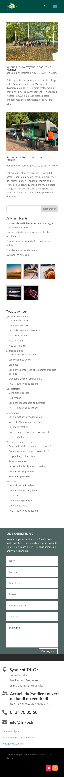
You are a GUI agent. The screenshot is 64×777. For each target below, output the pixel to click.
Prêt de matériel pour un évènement (29, 432)
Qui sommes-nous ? (17, 316)
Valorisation (12, 481)
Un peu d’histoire (18, 320)
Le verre (13, 495)
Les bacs (13, 364)
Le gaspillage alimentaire (22, 456)
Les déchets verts (18, 505)
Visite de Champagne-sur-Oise (25, 422)
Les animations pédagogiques (25, 416)
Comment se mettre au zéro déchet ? (29, 451)
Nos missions (16, 340)
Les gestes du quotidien (22, 471)
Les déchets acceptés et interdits (27, 402)
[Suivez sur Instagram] (48, 768)
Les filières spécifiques (21, 500)
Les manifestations (19, 426)
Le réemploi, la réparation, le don (27, 466)
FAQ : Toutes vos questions (23, 383)
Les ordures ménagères (22, 485)
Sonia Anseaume (20, 72)
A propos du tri (14, 350)
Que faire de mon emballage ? (25, 378)
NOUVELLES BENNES (17, 255)
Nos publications (18, 335)
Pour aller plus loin (19, 476)
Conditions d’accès (19, 392)
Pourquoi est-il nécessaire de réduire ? (30, 446)
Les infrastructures (19, 325)
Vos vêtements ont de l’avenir (22, 250)
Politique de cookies (13, 743)
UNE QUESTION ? (20, 534)
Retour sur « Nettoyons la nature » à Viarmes (28, 68)
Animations (12, 413)
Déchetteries (13, 388)
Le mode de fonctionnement (24, 330)
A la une (53, 72)
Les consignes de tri (20, 359)
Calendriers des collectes (22, 354)
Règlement (15, 397)
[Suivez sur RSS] (55, 768)
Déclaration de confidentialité (18, 737)
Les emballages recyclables (24, 490)
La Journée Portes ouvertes (23, 437)
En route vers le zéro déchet (21, 442)
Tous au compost (18, 461)
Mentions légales (11, 731)
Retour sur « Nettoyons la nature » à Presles (31, 159)
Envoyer (48, 651)
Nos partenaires (18, 345)
